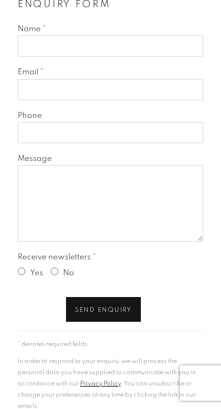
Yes (36, 273)
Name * (31, 29)
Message (35, 158)
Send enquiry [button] (103, 309)
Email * (30, 72)
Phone (30, 115)
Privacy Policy (100, 383)
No (68, 273)
